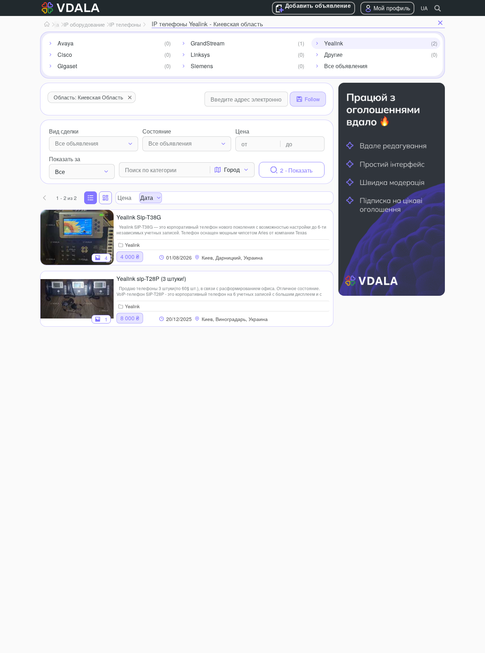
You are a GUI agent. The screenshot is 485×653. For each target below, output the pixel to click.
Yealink (333, 43)
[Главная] (47, 24)
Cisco (65, 54)
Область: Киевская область (88, 97)
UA (424, 8)
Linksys (200, 54)
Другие (333, 54)
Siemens (202, 66)
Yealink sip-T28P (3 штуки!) (151, 278)
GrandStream (207, 43)
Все (60, 172)
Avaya (65, 43)
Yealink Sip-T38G (138, 217)
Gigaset (67, 66)
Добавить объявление (318, 6)
